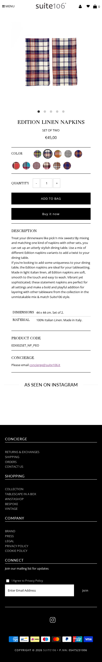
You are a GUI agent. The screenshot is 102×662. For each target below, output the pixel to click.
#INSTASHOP (14, 499)
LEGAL (9, 541)
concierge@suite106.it (44, 365)
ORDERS (11, 462)
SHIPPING (12, 457)
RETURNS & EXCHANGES (22, 452)
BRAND (10, 531)
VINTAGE (11, 508)
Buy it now (51, 214)
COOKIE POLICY (16, 551)
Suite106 (49, 650)
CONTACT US (14, 466)
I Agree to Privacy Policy (27, 581)
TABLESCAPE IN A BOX (20, 494)
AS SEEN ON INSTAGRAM (51, 384)
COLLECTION (14, 489)
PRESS (9, 536)
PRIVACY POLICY (16, 546)
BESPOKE (11, 504)
